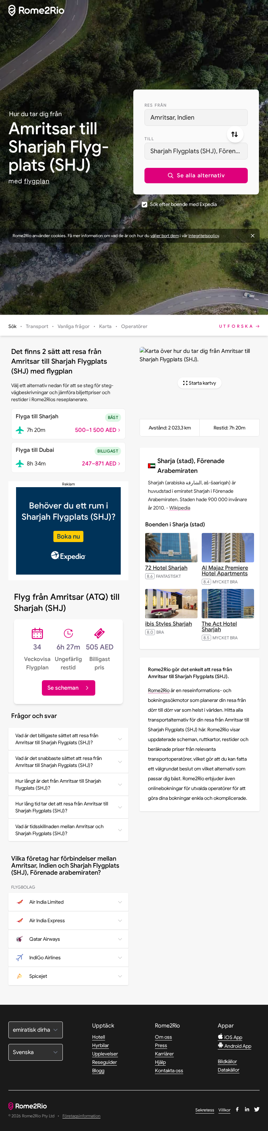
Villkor (224, 1109)
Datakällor (228, 1070)
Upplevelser (105, 1054)
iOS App (232, 1037)
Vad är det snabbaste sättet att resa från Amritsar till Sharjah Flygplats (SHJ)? (58, 761)
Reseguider (104, 1062)
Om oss (163, 1037)
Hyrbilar (100, 1045)
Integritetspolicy (203, 235)
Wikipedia (179, 508)
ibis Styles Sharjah (168, 623)
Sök (12, 326)
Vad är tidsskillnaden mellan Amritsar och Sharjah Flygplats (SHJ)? (59, 830)
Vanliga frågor (74, 326)
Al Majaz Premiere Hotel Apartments (225, 570)
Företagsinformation (81, 1116)
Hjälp (160, 1062)
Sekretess (204, 1109)
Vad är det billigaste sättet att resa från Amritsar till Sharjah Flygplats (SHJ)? (56, 739)
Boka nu (68, 536)
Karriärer (164, 1054)
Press (161, 1045)
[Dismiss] (252, 236)
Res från (155, 105)
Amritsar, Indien (172, 117)
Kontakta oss (169, 1070)
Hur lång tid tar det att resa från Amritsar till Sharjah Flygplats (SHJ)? (61, 807)
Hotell (98, 1037)
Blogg (98, 1070)
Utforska (236, 326)
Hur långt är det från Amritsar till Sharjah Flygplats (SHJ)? (58, 784)
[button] (196, 175)
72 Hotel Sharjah (166, 567)
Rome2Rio (159, 690)
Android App (237, 1046)
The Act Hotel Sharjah (219, 626)
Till (149, 138)
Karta (105, 326)
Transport (37, 326)
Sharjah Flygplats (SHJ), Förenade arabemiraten (199, 151)
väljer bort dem (164, 235)
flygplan (37, 181)
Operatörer (134, 326)
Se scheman (63, 687)
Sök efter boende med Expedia (183, 204)
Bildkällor (227, 1061)
